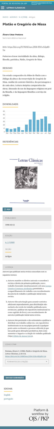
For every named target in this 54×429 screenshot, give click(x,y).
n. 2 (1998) (23, 17)
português (8, 399)
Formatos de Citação (17, 362)
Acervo (13, 17)
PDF (8, 209)
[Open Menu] (2, 7)
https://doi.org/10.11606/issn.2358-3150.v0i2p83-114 (25, 356)
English (7, 395)
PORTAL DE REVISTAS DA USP (14, 3)
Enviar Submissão (15, 378)
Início (5, 17)
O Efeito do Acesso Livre (22, 336)
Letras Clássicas (16, 8)
